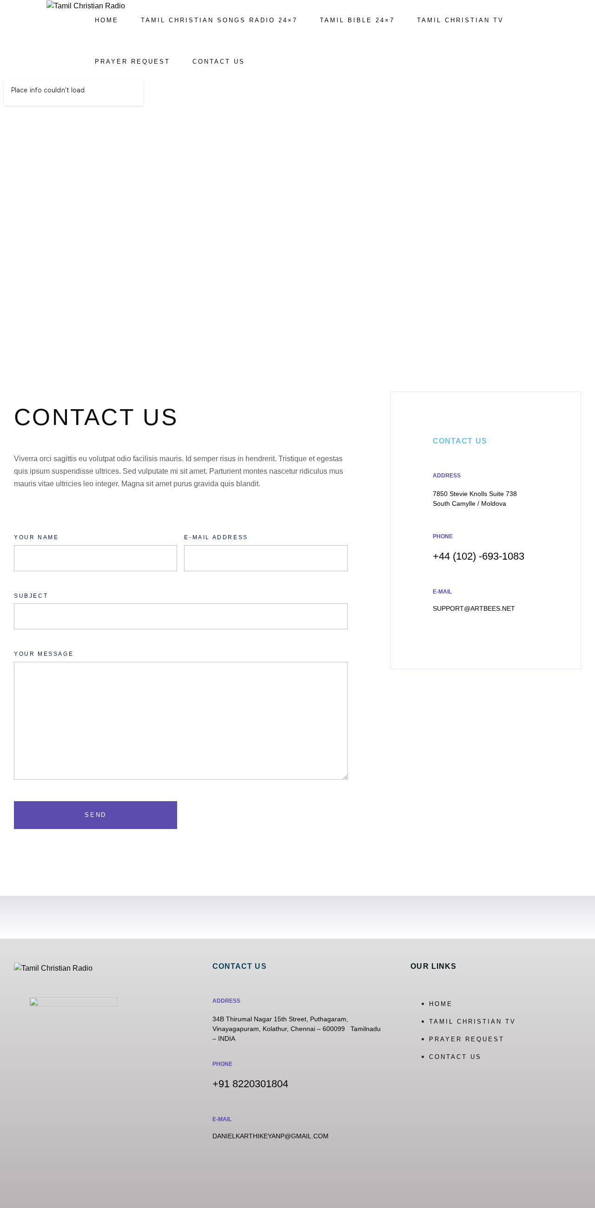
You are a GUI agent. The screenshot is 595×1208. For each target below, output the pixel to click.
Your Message (43, 654)
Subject (31, 596)
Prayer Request (132, 61)
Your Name (36, 537)
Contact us (218, 61)
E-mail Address (216, 537)
